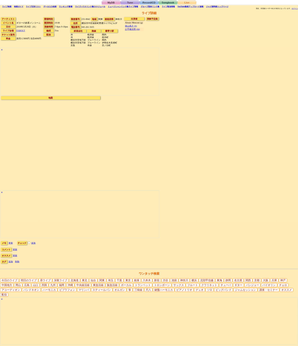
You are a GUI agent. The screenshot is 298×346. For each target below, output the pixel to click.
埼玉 (110, 280)
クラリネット (209, 285)
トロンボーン (162, 285)
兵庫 (274, 280)
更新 (11, 243)
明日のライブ (29, 280)
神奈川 (184, 280)
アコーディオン (11, 289)
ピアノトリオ (184, 289)
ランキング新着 (65, 6)
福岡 (61, 285)
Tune (130, 2)
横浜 (194, 280)
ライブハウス (90, 6)
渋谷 (165, 280)
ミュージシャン (123, 6)
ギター (238, 285)
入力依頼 (49, 6)
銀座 (136, 280)
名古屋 (238, 280)
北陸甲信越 (206, 280)
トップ (217, 6)
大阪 (265, 280)
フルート (192, 285)
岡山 (18, 285)
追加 (33, 243)
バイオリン (269, 285)
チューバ (226, 285)
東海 (219, 280)
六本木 (147, 280)
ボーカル (126, 285)
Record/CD (149, 2)
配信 (168, 6)
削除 (17, 261)
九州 (53, 285)
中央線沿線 (83, 285)
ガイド (18, 6)
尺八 (148, 289)
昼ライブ (45, 280)
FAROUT (21, 30)
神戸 (283, 280)
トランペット (143, 285)
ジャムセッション (245, 289)
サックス (178, 285)
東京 (128, 280)
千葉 (119, 280)
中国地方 (7, 285)
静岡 (228, 280)
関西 (248, 280)
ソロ (209, 289)
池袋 (174, 280)
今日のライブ (9, 280)
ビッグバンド (223, 289)
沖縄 (70, 285)
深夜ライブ (60, 280)
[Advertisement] (79, 73)
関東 (102, 280)
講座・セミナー (268, 289)
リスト (33, 6)
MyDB (111, 2)
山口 (35, 285)
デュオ (199, 289)
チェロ (283, 285)
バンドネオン (31, 289)
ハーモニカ (49, 289)
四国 (44, 285)
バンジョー (252, 285)
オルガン (119, 289)
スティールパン (102, 289)
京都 (257, 280)
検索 (6, 6)
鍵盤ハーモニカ (163, 289)
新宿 (156, 280)
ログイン (295, 8)
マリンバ (84, 289)
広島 (26, 285)
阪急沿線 (112, 285)
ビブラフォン (67, 289)
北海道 (75, 280)
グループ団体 (150, 6)
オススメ (286, 289)
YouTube (190, 6)
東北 (84, 280)
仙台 (93, 280)
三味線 (138, 289)
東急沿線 (98, 285)
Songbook (168, 2)
